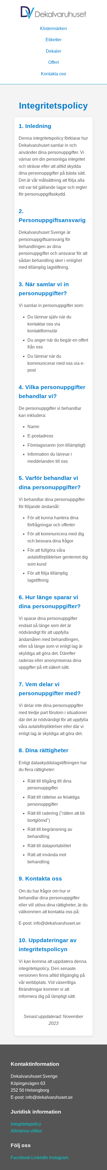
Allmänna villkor (26, 1131)
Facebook (20, 1157)
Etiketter (53, 39)
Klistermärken (53, 28)
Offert (53, 62)
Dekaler (53, 51)
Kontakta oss (53, 73)
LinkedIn (39, 1157)
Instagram (58, 1157)
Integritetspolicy (26, 1124)
